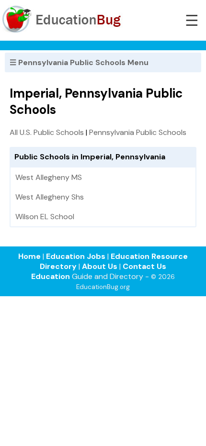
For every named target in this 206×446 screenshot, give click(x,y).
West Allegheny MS (48, 177)
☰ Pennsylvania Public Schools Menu (79, 62)
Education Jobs (75, 256)
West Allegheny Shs (49, 197)
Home (29, 256)
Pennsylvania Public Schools (137, 132)
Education (50, 276)
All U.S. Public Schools (47, 132)
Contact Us (144, 266)
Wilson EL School (44, 217)
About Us (99, 266)
